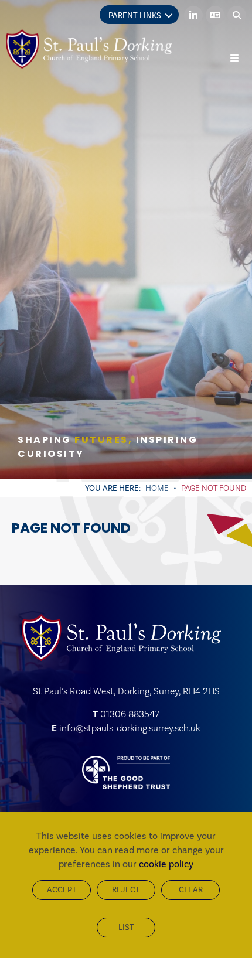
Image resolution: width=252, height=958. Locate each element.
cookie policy (166, 864)
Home (157, 488)
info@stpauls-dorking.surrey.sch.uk (129, 728)
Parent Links (134, 16)
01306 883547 (129, 714)
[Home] (89, 49)
